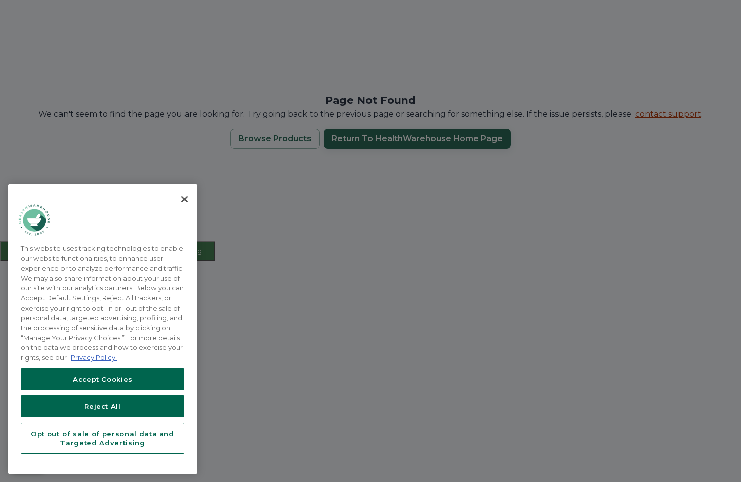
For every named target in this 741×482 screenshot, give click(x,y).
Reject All (102, 406)
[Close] (184, 199)
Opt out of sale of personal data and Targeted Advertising (102, 438)
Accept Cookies (103, 379)
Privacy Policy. (94, 357)
